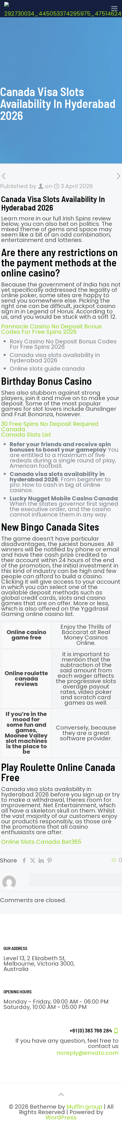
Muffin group (84, 1107)
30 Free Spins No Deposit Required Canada (49, 426)
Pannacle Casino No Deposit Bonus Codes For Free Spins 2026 (51, 329)
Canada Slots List (26, 435)
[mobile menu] (114, 8)
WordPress (61, 1117)
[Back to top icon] (61, 1094)
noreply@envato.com (87, 1053)
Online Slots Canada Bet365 (41, 842)
